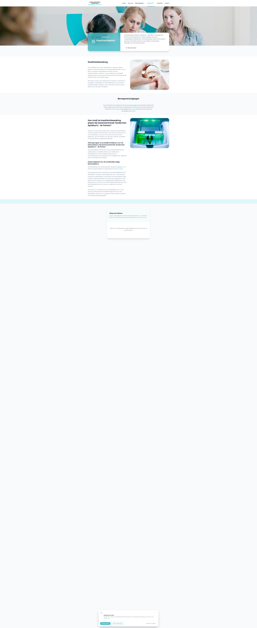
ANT (113, 109)
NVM (133, 111)
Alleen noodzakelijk (117, 623)
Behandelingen (139, 3)
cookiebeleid (106, 618)
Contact (167, 3)
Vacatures (160, 3)
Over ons (130, 3)
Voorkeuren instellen (150, 623)
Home (124, 3)
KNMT (134, 107)
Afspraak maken (131, 48)
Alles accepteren (105, 623)
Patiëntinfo (150, 3)
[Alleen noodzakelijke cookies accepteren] (156, 612)
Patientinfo (98, 37)
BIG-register (119, 169)
